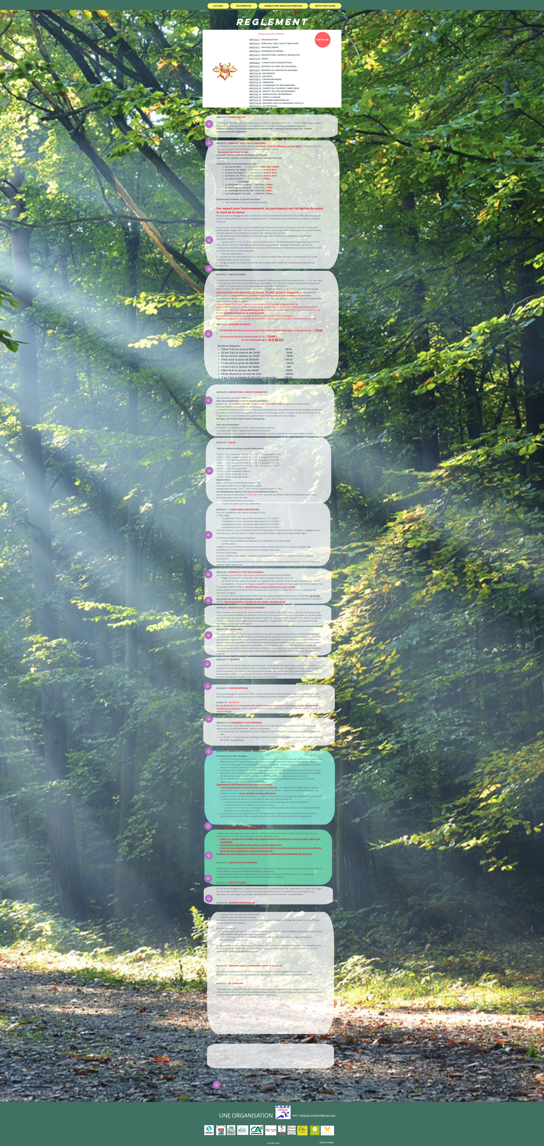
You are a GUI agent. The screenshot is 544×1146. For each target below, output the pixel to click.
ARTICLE (253, 79)
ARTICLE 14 (255, 85)
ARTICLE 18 (255, 97)
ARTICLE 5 (254, 54)
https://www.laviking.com (251, 418)
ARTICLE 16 (255, 91)
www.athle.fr (237, 739)
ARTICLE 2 (254, 43)
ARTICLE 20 (255, 103)
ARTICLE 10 (255, 73)
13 (259, 82)
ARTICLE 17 (255, 94)
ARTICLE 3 (254, 47)
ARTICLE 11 (255, 76)
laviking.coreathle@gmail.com (290, 125)
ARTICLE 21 (255, 106)
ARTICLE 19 (255, 100)
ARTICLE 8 (254, 66)
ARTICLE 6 (254, 58)
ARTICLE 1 (254, 39)
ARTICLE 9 (254, 70)
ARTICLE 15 (255, 88)
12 (259, 79)
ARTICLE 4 (254, 51)
